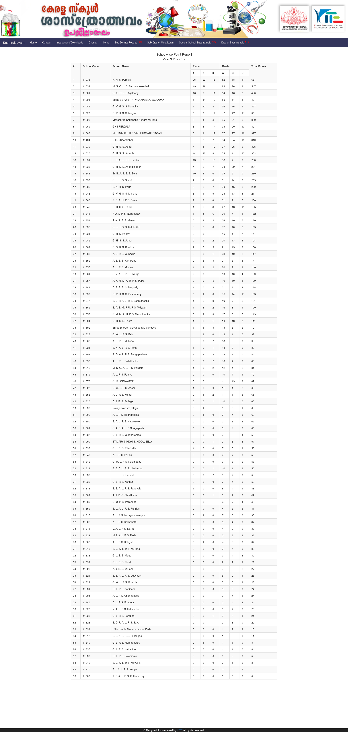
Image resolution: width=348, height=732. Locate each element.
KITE (180, 730)
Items (106, 42)
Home (33, 42)
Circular (93, 42)
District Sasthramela (235, 42)
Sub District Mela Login (160, 42)
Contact (46, 42)
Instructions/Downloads (70, 42)
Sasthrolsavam (13, 42)
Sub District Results (128, 42)
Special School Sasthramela (197, 42)
